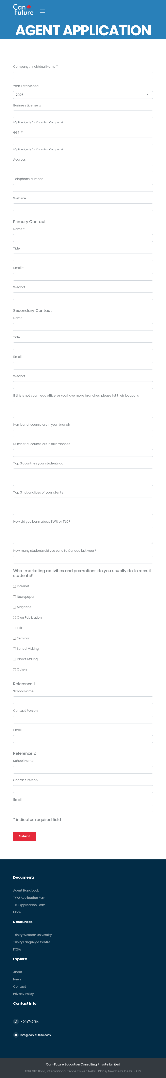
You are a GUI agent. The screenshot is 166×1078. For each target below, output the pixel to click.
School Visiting (27, 648)
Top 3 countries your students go (38, 463)
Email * (18, 267)
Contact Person (25, 710)
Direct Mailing (27, 659)
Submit (25, 836)
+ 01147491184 (29, 1022)
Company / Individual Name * (35, 66)
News (17, 979)
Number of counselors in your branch (41, 424)
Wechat (19, 287)
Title (16, 248)
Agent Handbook (26, 890)
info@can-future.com (35, 1035)
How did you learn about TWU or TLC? (41, 521)
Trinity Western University (32, 935)
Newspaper (26, 596)
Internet (23, 586)
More (17, 912)
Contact (19, 986)
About (17, 972)
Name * (19, 229)
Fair (19, 627)
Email (17, 356)
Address (19, 159)
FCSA (17, 949)
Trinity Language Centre (31, 942)
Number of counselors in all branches (41, 444)
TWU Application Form (30, 898)
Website (19, 198)
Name (17, 318)
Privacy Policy (23, 994)
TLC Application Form (29, 905)
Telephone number (28, 179)
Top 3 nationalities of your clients (38, 492)
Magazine (24, 607)
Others (22, 669)
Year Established (25, 86)
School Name (23, 691)
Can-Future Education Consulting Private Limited (83, 1064)
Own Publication (29, 617)
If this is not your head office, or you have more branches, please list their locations (76, 395)
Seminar (23, 638)
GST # (18, 132)
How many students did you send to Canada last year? (54, 550)
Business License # (27, 105)
